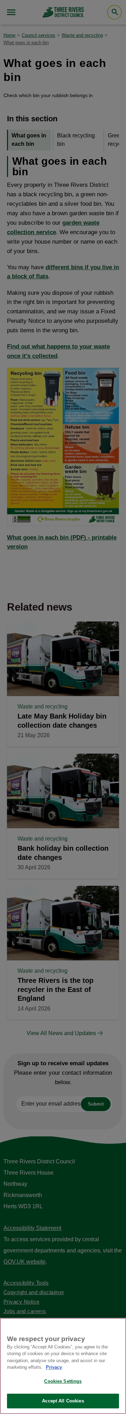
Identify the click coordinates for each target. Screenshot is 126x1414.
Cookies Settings (63, 1381)
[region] (63, 1366)
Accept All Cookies (63, 1400)
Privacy (54, 1367)
